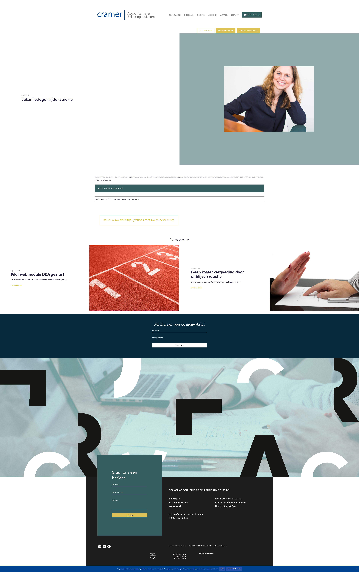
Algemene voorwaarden (200, 546)
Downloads (207, 30)
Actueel (223, 15)
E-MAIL (117, 199)
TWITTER (135, 199)
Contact (234, 15)
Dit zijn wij (189, 15)
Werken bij (212, 15)
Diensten (201, 15)
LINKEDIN (126, 199)
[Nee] (357, 569)
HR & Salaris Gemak (249, 30)
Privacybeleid (220, 546)
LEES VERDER (16, 285)
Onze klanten (175, 15)
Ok (222, 569)
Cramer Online (226, 30)
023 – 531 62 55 (179, 517)
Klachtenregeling (177, 546)
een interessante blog (214, 177)
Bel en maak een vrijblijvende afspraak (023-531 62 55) (138, 220)
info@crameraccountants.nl (187, 513)
